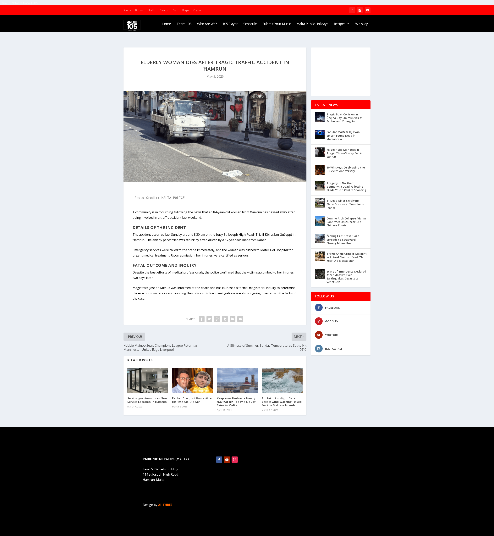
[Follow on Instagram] (235, 459)
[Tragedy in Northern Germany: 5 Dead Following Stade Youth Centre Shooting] (320, 186)
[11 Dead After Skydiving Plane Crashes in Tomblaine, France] (320, 203)
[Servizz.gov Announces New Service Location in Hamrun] (147, 380)
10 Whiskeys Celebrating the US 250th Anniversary (346, 169)
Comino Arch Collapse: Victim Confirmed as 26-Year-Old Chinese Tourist (346, 222)
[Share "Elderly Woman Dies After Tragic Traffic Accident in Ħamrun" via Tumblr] (225, 319)
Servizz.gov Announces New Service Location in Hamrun (147, 400)
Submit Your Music (276, 24)
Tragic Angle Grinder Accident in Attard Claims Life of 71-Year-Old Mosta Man (347, 257)
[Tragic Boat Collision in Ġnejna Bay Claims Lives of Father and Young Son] (320, 117)
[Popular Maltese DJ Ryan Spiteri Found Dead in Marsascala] (320, 134)
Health (151, 10)
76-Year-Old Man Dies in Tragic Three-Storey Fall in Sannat (345, 153)
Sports (127, 10)
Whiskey (361, 24)
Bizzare (139, 10)
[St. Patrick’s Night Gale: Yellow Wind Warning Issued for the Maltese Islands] (282, 380)
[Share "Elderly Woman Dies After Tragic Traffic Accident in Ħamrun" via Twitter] (209, 319)
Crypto (197, 10)
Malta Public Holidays (312, 24)
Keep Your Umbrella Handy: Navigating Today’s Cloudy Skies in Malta (236, 401)
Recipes (339, 24)
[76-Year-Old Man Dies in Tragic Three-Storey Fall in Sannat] (320, 152)
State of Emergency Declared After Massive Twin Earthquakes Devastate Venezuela (346, 277)
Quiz (175, 10)
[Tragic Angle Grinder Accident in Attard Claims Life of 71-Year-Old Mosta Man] (320, 256)
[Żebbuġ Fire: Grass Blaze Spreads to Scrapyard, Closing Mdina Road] (320, 238)
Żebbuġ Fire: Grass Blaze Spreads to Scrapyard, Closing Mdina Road (343, 239)
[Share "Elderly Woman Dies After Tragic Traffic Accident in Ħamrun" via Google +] (217, 319)
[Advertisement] (340, 71)
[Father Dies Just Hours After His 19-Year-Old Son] (192, 380)
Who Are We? (207, 24)
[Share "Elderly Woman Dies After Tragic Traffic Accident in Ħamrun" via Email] (240, 319)
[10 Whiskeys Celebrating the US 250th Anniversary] (320, 170)
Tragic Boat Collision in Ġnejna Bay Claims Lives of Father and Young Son (345, 118)
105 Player (230, 24)
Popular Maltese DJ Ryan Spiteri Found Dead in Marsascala (343, 135)
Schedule (250, 24)
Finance (164, 10)
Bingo (185, 10)
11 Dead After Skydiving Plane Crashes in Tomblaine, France (346, 204)
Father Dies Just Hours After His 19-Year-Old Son (192, 400)
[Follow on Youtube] (227, 459)
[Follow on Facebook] (219, 459)
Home (166, 24)
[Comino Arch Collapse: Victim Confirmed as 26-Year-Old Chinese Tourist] (320, 221)
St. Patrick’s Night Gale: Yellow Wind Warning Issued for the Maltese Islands (282, 401)
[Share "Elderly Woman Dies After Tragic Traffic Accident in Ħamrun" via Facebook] (202, 319)
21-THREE (165, 505)
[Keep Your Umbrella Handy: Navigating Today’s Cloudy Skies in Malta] (237, 380)
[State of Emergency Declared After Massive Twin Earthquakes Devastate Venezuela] (320, 274)
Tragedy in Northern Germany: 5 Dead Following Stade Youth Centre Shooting (346, 186)
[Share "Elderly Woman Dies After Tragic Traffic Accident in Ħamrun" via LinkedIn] (232, 319)
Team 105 (184, 24)
